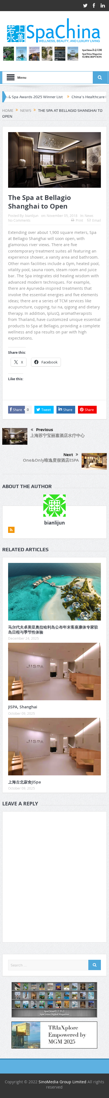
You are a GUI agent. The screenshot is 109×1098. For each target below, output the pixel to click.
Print (79, 220)
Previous (44, 429)
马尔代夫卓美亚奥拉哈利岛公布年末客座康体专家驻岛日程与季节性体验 (53, 629)
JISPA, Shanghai (22, 706)
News (89, 215)
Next (68, 454)
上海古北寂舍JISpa (24, 782)
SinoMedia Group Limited (62, 1081)
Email (96, 220)
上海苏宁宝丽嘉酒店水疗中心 (57, 435)
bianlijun (31, 215)
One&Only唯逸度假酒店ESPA (51, 460)
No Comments (19, 220)
